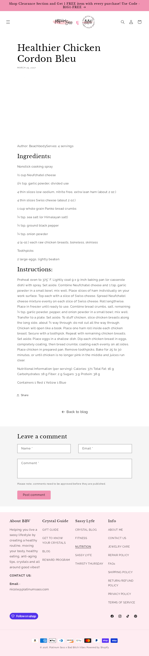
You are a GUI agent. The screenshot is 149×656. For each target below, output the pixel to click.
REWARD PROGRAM (56, 559)
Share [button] (25, 395)
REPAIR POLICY (118, 555)
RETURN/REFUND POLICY (121, 583)
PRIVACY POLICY (119, 593)
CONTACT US (117, 538)
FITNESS (81, 538)
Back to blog (77, 412)
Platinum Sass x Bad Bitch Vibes (67, 647)
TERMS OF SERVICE (121, 602)
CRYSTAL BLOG (86, 529)
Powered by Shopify (97, 647)
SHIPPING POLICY (120, 572)
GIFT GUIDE (50, 529)
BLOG (46, 551)
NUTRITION (83, 546)
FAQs (111, 563)
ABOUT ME (115, 529)
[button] (8, 22)
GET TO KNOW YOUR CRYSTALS (54, 540)
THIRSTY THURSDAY (89, 563)
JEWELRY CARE (119, 546)
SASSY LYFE (83, 555)
